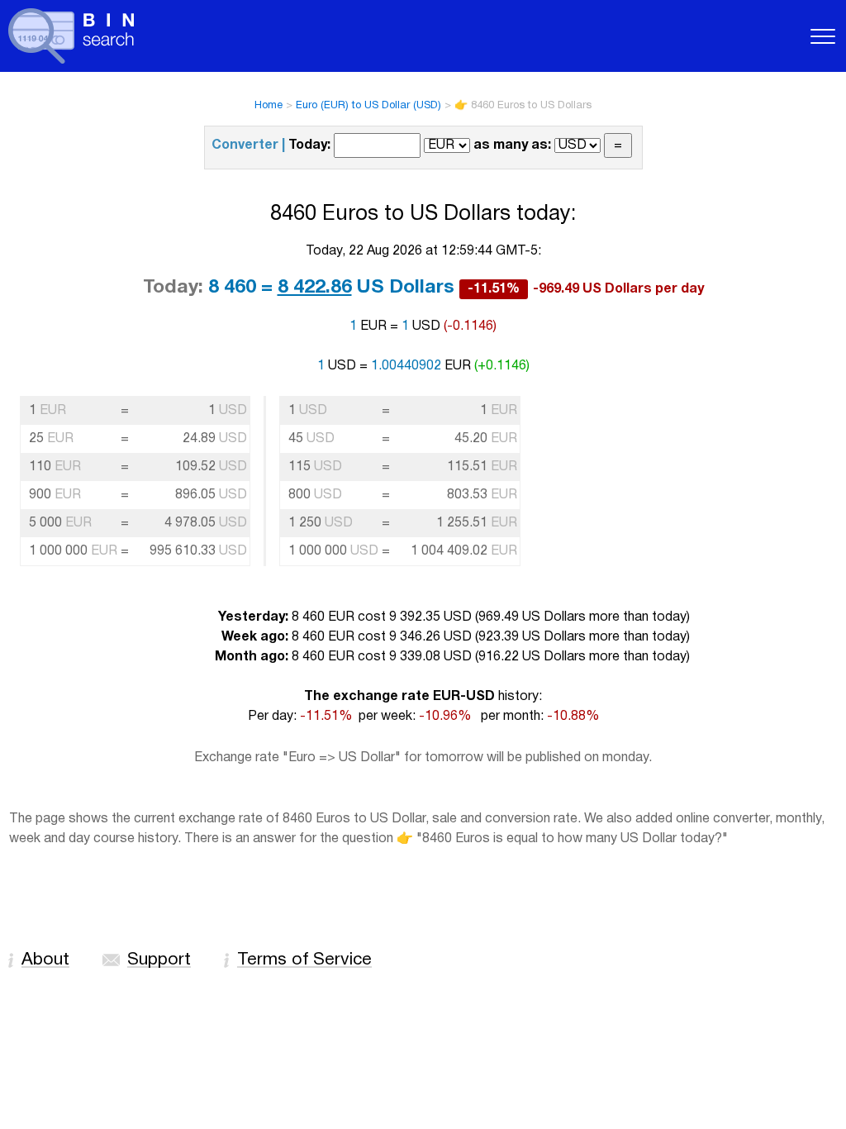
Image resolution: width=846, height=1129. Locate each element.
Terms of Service (304, 960)
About (45, 960)
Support (159, 960)
